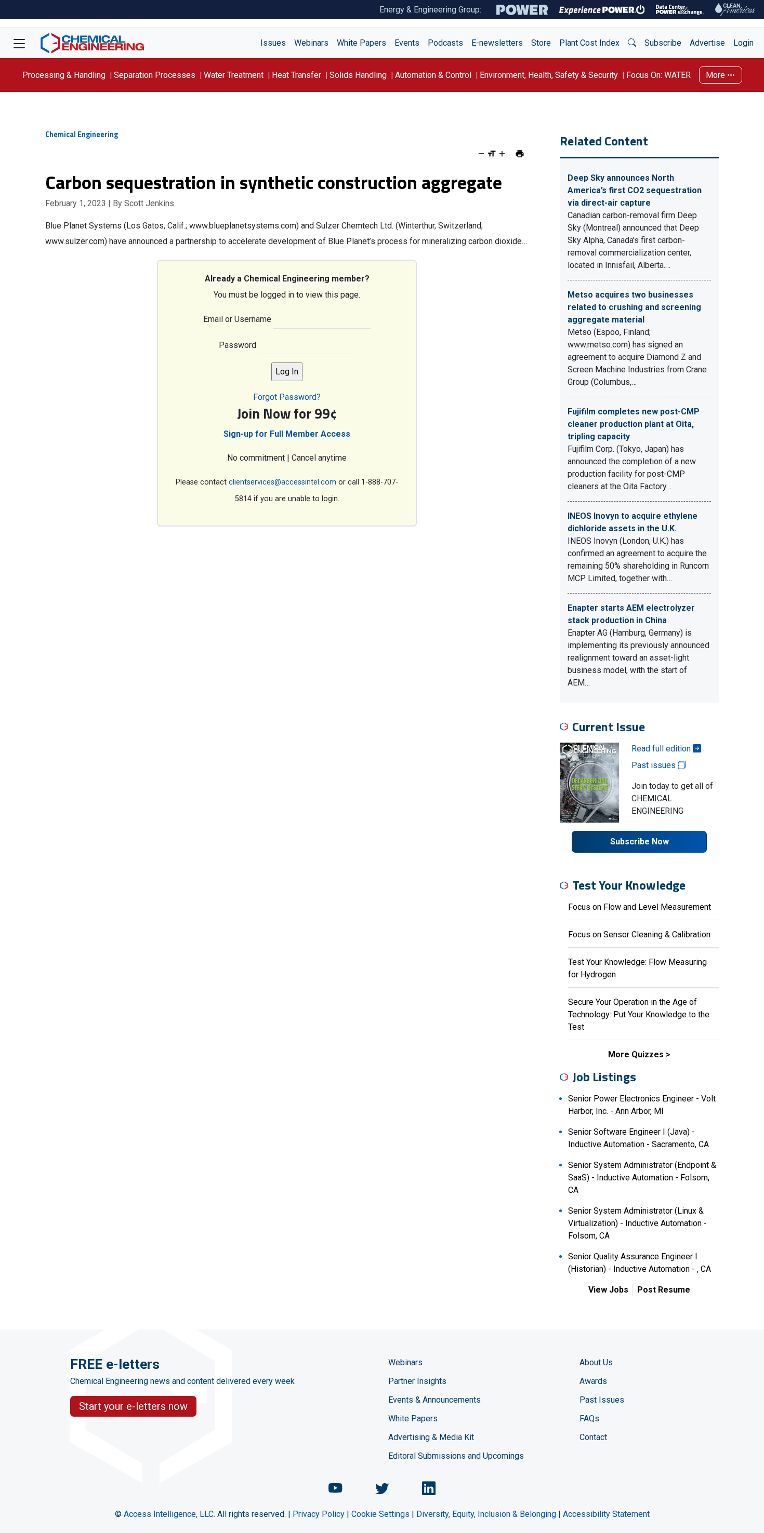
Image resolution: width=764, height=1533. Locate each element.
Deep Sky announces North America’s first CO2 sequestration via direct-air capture (635, 190)
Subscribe (662, 43)
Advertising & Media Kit (431, 1437)
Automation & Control (433, 75)
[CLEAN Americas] (735, 9)
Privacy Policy (319, 1514)
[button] (632, 43)
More (716, 75)
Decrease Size (481, 153)
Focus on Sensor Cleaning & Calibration (639, 934)
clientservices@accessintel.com (282, 482)
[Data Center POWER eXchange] (680, 10)
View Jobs (608, 1290)
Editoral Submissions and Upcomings (456, 1456)
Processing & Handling (64, 75)
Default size (491, 153)
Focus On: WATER (658, 75)
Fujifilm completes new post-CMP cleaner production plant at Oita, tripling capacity (634, 424)
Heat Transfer (296, 75)
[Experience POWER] (602, 10)
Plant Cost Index (589, 43)
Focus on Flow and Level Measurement (639, 907)
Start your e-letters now (133, 1406)
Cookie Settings (380, 1514)
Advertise (707, 43)
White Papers (361, 43)
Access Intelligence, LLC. (169, 1514)
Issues (273, 43)
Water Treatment (234, 75)
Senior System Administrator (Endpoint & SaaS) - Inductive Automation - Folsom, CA (642, 1177)
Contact (593, 1437)
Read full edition (662, 749)
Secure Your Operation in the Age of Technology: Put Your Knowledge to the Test (638, 1014)
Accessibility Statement (606, 1514)
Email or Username (237, 319)
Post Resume (663, 1290)
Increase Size (502, 153)
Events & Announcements (434, 1400)
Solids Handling (358, 75)
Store (541, 43)
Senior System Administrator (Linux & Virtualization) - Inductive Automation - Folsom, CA (637, 1223)
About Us (596, 1362)
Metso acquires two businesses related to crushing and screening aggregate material (634, 307)
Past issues (654, 765)
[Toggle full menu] (19, 43)
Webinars (311, 43)
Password (237, 345)
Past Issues (601, 1400)
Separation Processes (154, 75)
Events (406, 43)
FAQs (589, 1418)
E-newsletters (497, 43)
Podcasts (445, 43)
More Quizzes (636, 1054)
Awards (593, 1381)
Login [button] (743, 43)
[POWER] (522, 10)
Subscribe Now (639, 841)
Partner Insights (417, 1381)
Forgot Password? (287, 397)
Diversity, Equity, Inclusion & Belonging (486, 1514)
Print (519, 153)
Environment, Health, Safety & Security (549, 75)
